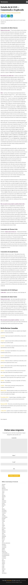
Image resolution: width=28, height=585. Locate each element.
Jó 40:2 (2, 375)
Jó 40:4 (2, 380)
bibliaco (4, 12)
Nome (14, 455)
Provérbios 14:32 (4, 397)
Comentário (14, 437)
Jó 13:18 (2, 335)
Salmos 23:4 (3, 390)
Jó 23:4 (2, 355)
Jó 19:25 (2, 350)
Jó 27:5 (2, 365)
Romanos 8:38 (4, 404)
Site (14, 468)
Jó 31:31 (2, 370)
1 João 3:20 (3, 410)
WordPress (8, 582)
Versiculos (4, 2)
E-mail (14, 462)
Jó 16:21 (2, 345)
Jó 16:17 (2, 340)
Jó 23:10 (2, 360)
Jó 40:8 (2, 385)
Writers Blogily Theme (17, 582)
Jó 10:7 (2, 330)
